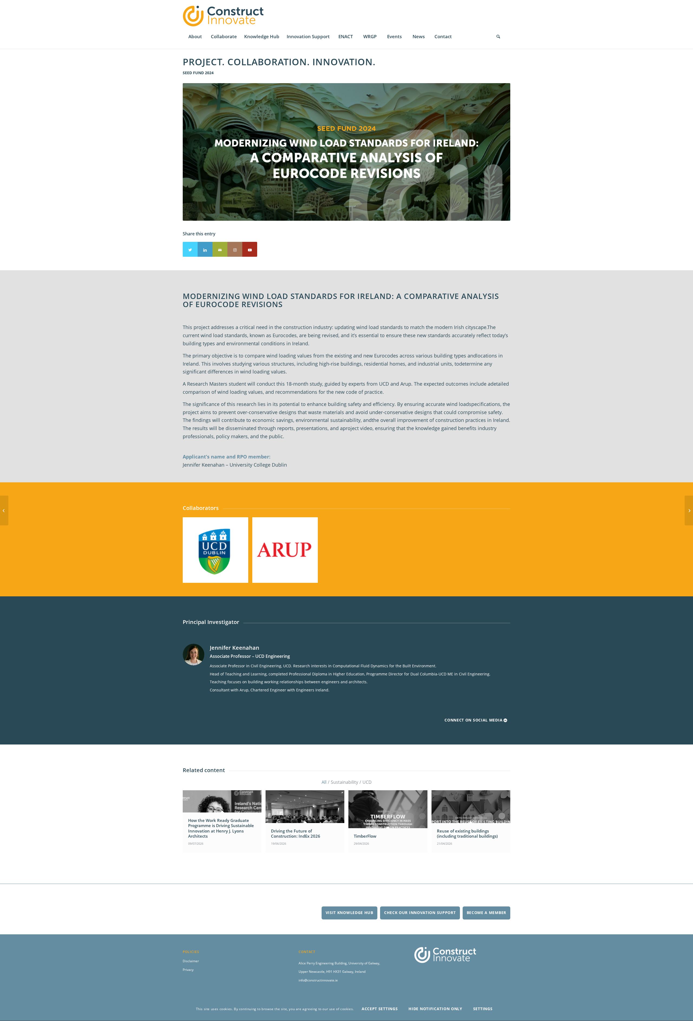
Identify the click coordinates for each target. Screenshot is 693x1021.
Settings (483, 1009)
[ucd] (242, 576)
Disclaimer (191, 961)
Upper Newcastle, (312, 971)
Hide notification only (435, 1009)
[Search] (498, 36)
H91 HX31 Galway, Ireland (345, 971)
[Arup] (312, 576)
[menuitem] (195, 36)
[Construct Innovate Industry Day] (689, 510)
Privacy (188, 969)
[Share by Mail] (220, 249)
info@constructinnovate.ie (318, 980)
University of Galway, (364, 963)
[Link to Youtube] (249, 249)
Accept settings (380, 1009)
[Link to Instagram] (234, 249)
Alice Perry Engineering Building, (323, 963)
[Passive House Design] (4, 510)
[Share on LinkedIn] (205, 249)
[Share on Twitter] (190, 249)
